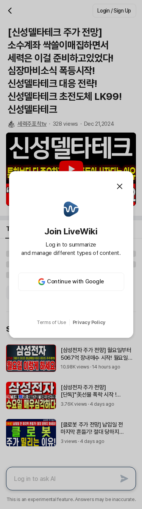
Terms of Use (51, 322)
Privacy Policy (89, 322)
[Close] (119, 186)
